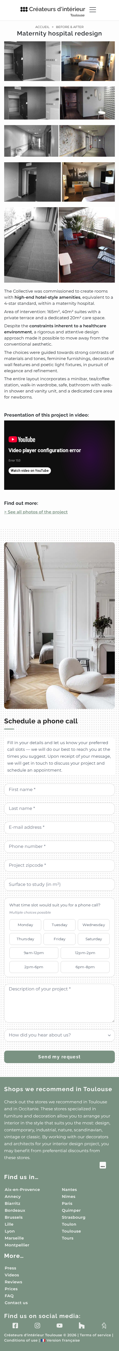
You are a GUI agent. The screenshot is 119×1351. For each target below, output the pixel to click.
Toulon (69, 1224)
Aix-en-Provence (22, 1189)
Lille (9, 1224)
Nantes (69, 1189)
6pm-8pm (85, 967)
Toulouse (71, 1231)
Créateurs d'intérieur (57, 11)
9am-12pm (34, 952)
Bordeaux (15, 1210)
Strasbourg (74, 1217)
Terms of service (95, 1335)
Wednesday (93, 924)
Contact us (16, 1302)
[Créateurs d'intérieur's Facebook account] (15, 1325)
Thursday (25, 939)
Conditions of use (21, 1341)
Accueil (42, 27)
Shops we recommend (58, 1089)
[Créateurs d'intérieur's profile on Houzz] (82, 1325)
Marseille (14, 1238)
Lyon (10, 1231)
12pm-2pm (85, 952)
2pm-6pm (33, 967)
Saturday (94, 939)
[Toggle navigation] (92, 9)
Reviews (13, 1281)
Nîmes (69, 1196)
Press (10, 1268)
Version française (60, 1341)
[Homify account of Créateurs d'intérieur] (104, 1325)
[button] (59, 162)
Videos (12, 1275)
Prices (11, 1288)
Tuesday (60, 924)
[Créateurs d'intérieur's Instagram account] (37, 1325)
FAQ (9, 1295)
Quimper (71, 1210)
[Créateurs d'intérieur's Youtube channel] (59, 1325)
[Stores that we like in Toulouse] (55, 1166)
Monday (25, 924)
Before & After (70, 27)
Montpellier (17, 1245)
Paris (67, 1203)
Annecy (13, 1196)
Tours (68, 1238)
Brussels (14, 1217)
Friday (60, 939)
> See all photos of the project (36, 511)
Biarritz (12, 1203)
